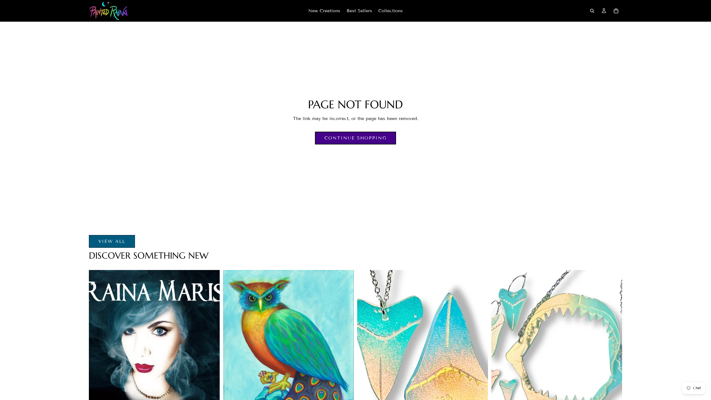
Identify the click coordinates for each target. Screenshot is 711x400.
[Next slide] (476, 352)
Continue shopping (355, 138)
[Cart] (616, 11)
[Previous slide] (369, 352)
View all (112, 241)
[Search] (592, 11)
